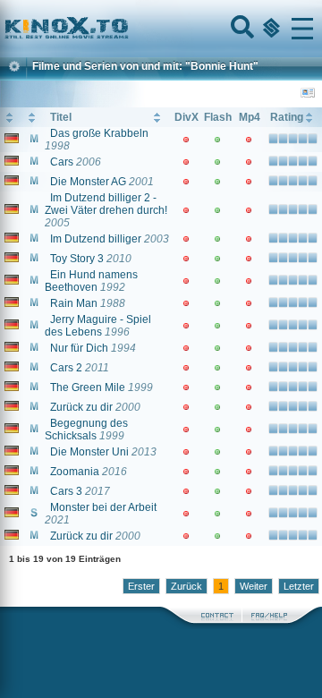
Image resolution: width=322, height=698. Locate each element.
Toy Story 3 (77, 258)
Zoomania (74, 471)
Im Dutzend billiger (95, 239)
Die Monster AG (88, 181)
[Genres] (269, 28)
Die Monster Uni (89, 452)
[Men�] (302, 28)
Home (127, 28)
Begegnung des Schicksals (86, 429)
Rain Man (73, 303)
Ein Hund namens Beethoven (91, 281)
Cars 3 (66, 491)
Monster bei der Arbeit (103, 507)
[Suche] (240, 28)
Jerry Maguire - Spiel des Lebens (98, 325)
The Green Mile (87, 387)
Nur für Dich (79, 348)
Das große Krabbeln (99, 133)
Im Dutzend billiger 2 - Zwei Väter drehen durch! (106, 204)
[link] (161, 28)
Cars (61, 162)
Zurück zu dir (81, 407)
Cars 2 (66, 368)
